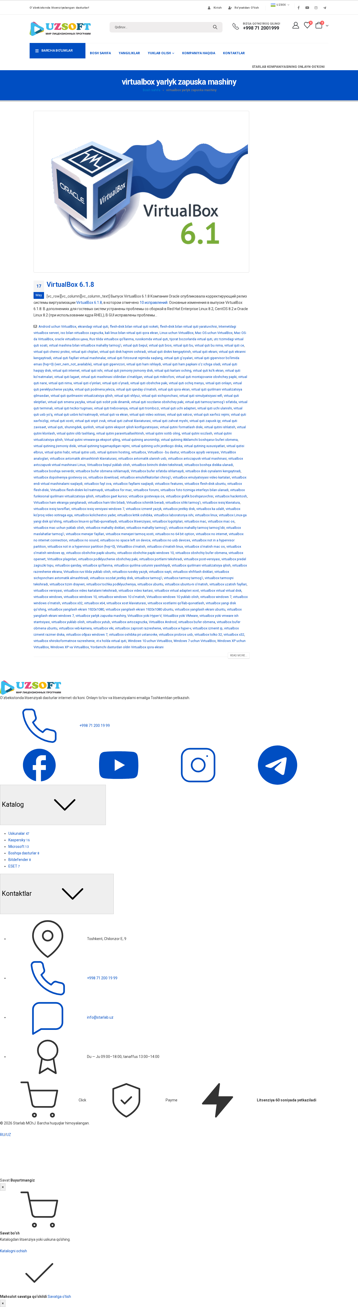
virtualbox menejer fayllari (85, 534)
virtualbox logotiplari (167, 521)
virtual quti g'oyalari (178, 358)
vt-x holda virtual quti (111, 641)
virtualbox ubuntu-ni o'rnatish (186, 584)
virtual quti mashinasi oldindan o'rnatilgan (111, 377)
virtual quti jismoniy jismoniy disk (128, 370)
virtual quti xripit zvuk (90, 421)
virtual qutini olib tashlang (76, 433)
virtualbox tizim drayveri (67, 584)
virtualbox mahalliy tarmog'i (146, 528)
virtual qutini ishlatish (219, 427)
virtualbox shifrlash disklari (193, 572)
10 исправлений (153, 302)
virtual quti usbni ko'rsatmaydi (76, 414)
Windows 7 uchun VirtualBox (194, 641)
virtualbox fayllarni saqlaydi (133, 484)
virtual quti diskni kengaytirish (169, 352)
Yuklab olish (159, 53)
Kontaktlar (234, 53)
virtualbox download (103, 477)
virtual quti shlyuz (127, 396)
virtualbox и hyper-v (177, 628)
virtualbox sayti (160, 572)
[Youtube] (307, 7)
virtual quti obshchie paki (148, 383)
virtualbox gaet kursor (111, 496)
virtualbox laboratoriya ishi (173, 515)
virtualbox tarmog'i (148, 578)
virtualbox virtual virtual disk (220, 590)
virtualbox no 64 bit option (174, 534)
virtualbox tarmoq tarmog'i (183, 578)
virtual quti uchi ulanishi (214, 408)
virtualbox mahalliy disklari (105, 528)
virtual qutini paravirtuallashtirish (120, 433)
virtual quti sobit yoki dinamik (107, 402)
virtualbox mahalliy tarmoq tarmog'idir (197, 528)
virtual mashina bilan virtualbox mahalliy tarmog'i (85, 345)
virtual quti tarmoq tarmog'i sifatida (211, 402)
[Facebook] (298, 7)
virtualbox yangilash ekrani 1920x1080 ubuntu (139, 609)
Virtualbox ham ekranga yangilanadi (60, 502)
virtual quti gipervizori (109, 364)
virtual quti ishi (91, 370)
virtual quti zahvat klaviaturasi (129, 421)
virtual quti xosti (61, 421)
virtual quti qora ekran (174, 389)
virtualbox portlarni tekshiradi (160, 559)
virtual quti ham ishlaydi (143, 364)
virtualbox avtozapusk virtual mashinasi (197, 458)
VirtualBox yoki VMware (180, 616)
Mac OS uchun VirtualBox (213, 333)
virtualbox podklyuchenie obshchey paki (108, 559)
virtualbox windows (48, 597)
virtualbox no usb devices (171, 540)
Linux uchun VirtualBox (176, 333)
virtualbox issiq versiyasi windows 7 (97, 509)
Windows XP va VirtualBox (69, 647)
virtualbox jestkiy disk (179, 509)
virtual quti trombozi (144, 408)
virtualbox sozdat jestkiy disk (111, 578)
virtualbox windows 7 (215, 597)
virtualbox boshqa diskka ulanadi (208, 465)
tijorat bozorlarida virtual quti (191, 339)
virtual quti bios (160, 345)
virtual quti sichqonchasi (160, 396)
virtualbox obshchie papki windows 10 (145, 553)
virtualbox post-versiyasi (202, 559)
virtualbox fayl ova (97, 484)
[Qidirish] (215, 27)
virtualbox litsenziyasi (134, 521)
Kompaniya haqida (198, 53)
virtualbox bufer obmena (196, 622)
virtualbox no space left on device (125, 540)
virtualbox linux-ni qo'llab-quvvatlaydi (90, 521)
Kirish (218, 7)
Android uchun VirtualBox (57, 326)
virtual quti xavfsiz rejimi (211, 414)
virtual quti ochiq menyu (186, 383)
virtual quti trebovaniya (111, 408)
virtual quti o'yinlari (87, 383)
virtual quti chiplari (84, 352)
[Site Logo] (60, 29)
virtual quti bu (183, 345)
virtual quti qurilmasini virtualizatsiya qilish (82, 396)
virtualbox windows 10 (80, 597)
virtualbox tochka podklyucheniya (111, 584)
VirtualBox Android (163, 622)
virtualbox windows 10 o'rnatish (121, 597)
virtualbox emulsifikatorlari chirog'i (145, 477)
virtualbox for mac (118, 490)
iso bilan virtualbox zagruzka (82, 333)
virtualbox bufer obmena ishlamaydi (102, 471)
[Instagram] (315, 7)
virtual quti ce (234, 345)
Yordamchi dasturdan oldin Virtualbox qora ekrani (127, 647)
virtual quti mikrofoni (159, 377)
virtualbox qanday (68, 565)
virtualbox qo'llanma (97, 565)
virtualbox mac (195, 521)
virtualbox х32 (234, 634)
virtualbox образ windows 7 (86, 634)
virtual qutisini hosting (113, 452)
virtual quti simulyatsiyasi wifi (200, 396)
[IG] (198, 765)
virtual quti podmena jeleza (95, 389)
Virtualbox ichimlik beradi (145, 502)
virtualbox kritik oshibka (134, 515)
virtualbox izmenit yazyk (143, 509)
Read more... (238, 655)
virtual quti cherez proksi (52, 352)
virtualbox (138, 452)
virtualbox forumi (146, 490)
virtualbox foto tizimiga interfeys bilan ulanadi (194, 490)
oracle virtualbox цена (71, 339)
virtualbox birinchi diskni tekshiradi (157, 465)
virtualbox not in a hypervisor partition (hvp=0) (81, 546)
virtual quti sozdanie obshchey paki (157, 402)
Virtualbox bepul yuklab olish (108, 465)
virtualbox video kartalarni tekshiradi (90, 590)
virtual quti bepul (135, 345)
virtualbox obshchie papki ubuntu (91, 553)
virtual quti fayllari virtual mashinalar (79, 358)
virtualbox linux (206, 515)
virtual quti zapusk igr (204, 421)
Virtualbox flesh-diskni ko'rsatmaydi (76, 490)
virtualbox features (169, 484)
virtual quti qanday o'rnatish (136, 389)
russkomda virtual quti (151, 339)
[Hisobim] (296, 25)
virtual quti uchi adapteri (178, 408)
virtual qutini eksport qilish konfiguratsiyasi (126, 427)
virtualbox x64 (94, 603)
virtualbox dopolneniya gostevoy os (60, 477)
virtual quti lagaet (66, 377)
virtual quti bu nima (209, 345)
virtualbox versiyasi (48, 590)
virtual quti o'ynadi (115, 383)
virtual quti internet (66, 370)
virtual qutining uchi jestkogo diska (156, 446)
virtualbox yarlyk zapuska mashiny (100, 616)
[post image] (142, 192)
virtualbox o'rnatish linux (165, 546)
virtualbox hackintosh (231, 496)
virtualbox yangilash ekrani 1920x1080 (76, 609)
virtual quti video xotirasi (147, 414)
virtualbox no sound (84, 540)
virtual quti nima (60, 383)
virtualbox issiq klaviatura (221, 502)
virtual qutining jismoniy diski (55, 446)
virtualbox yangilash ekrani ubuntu (200, 609)
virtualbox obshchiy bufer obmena (201, 553)
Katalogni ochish (13, 1251)
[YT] (119, 765)
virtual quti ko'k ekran (208, 370)
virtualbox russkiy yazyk (129, 572)
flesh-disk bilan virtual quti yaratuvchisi (188, 326)
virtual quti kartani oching (172, 370)
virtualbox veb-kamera (75, 628)
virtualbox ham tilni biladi (106, 502)
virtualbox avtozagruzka (129, 622)
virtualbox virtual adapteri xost (176, 590)
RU (2, 1135)
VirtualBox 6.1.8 (70, 284)
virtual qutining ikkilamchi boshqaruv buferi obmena (199, 440)
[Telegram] (324, 7)
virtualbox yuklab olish (68, 622)
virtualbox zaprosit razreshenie (138, 628)
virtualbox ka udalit (210, 509)
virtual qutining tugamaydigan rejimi (104, 446)
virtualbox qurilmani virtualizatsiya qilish (201, 565)
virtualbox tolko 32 (208, 634)
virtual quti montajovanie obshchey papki (206, 377)
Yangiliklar (129, 53)
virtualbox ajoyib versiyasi (200, 452)
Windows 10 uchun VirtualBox (150, 641)
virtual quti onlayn (218, 383)
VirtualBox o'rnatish (131, 546)
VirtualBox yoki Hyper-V (144, 616)
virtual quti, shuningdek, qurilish (71, 427)
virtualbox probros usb (176, 634)
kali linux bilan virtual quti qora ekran (131, 333)
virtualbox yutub (98, 622)
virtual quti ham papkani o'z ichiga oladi (191, 364)
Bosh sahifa (100, 53)
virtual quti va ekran (114, 414)
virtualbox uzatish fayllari (228, 584)
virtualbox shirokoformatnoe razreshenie (64, 641)
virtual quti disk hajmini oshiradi (123, 352)
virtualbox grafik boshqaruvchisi (189, 496)
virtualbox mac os (221, 521)
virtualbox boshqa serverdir (54, 471)
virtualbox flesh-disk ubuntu (205, 484)
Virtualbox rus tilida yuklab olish (87, 572)
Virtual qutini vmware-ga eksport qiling (92, 440)
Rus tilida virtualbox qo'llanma (111, 339)
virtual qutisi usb (83, 452)
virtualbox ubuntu (150, 584)
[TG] (277, 765)
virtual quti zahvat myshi (170, 421)
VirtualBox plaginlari (62, 559)
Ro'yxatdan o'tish (247, 7)
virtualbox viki (103, 628)
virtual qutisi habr (57, 452)
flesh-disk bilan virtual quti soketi (134, 326)
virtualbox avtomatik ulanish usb (142, 458)
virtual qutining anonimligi (140, 440)
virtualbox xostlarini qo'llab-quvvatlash (176, 603)
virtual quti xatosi (179, 414)
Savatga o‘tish (59, 1296)
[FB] (39, 765)
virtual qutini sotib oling (162, 433)
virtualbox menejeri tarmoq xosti (130, 534)
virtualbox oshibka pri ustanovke (133, 634)
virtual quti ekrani (204, 352)
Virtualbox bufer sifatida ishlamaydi (157, 471)
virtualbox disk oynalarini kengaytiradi (213, 471)
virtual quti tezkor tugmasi (73, 408)
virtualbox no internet (211, 534)
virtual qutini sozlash (197, 433)
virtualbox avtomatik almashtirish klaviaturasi (83, 458)
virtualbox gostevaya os (146, 496)
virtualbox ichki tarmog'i (183, 502)
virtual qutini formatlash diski (181, 427)
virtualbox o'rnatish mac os (205, 546)
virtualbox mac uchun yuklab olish (59, 528)
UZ (8, 1135)
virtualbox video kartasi (135, 590)
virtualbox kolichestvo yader (95, 515)
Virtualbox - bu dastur (163, 452)
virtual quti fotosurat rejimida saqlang (134, 358)
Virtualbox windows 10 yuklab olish (173, 597)
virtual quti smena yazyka (66, 402)
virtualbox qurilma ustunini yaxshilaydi (142, 565)
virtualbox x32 (72, 603)
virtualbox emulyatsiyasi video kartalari (201, 477)
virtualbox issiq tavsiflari (52, 509)
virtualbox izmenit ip (208, 628)
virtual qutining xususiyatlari (204, 446)
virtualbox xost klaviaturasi (126, 603)
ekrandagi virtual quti (93, 326)
